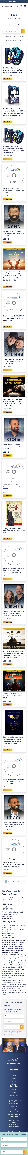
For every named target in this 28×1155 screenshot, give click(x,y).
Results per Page (11, 40)
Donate (14, 1092)
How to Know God (13, 1064)
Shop (14, 1081)
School (14, 1084)
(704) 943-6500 (14, 1124)
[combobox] (14, 31)
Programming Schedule (14, 1101)
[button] (26, 1)
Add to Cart (9, 78)
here (17, 986)
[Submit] (22, 1027)
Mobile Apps (14, 1095)
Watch (14, 1073)
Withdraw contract (14, 1115)
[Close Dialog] (26, 1133)
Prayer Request (14, 1103)
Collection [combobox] (13, 25)
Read (14, 1078)
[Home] (7, 6)
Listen (14, 1076)
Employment (14, 1112)
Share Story (14, 1106)
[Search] (23, 31)
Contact (14, 1109)
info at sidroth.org (14, 1126)
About (14, 1089)
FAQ (14, 1098)
